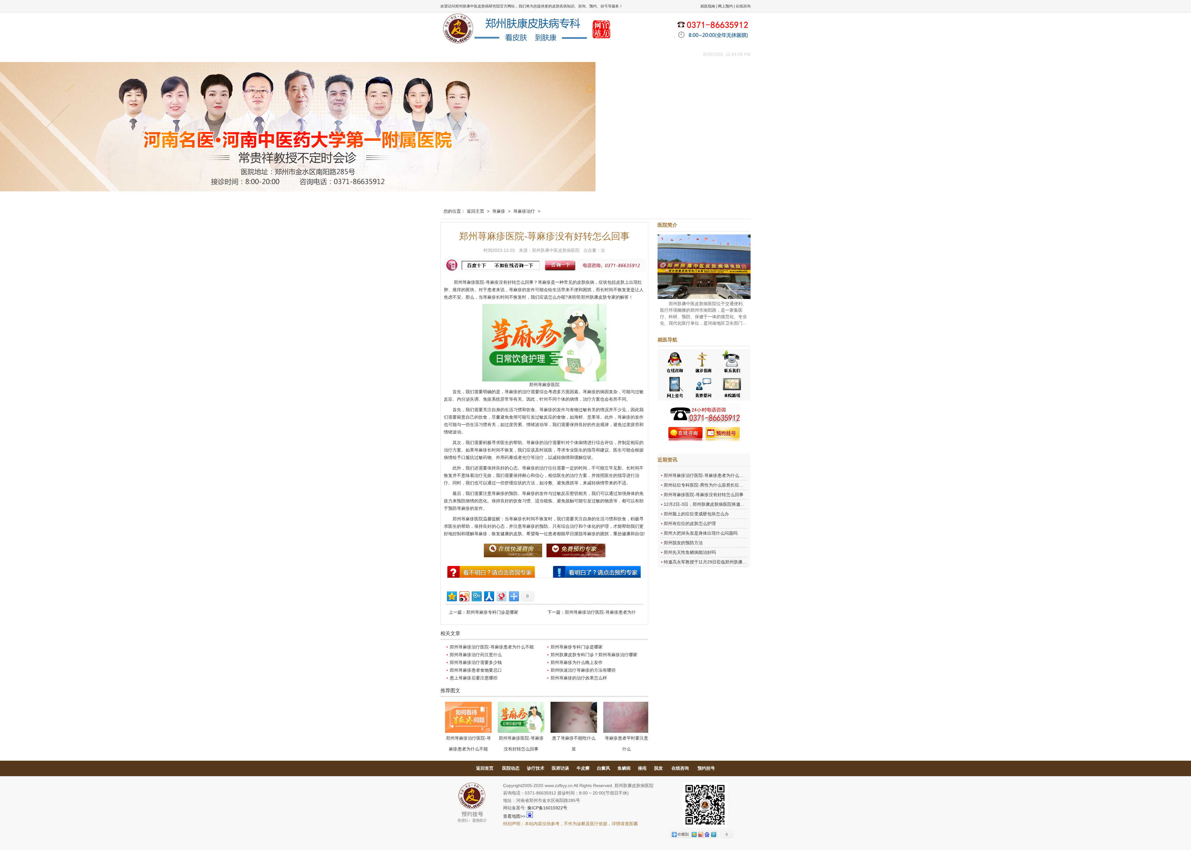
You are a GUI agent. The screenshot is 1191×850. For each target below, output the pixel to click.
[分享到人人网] (488, 595)
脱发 (658, 768)
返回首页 (484, 768)
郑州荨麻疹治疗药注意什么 (476, 654)
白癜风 (603, 768)
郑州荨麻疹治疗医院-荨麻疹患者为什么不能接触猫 (712, 475)
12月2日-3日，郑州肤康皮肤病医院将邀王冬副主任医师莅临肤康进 (728, 504)
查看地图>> (514, 816)
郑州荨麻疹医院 (469, 282)
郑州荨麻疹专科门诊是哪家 (492, 612)
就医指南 (707, 6)
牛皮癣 (583, 768)
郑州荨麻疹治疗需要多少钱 (476, 662)
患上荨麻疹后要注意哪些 (473, 677)
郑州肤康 (589, 297)
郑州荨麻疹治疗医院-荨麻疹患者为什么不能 (492, 646)
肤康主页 (454, 54)
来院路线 (678, 54)
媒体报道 (538, 54)
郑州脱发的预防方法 (683, 542)
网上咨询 (650, 54)
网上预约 (725, 6)
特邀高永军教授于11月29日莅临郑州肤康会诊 (707, 561)
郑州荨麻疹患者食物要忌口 (476, 670)
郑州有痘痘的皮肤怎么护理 (690, 523)
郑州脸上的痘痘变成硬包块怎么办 (696, 513)
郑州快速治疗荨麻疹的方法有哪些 (583, 670)
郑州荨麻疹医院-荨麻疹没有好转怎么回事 (703, 494)
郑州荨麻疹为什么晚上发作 (577, 662)
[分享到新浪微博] (464, 595)
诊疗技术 (535, 768)
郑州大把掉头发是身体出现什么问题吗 (701, 533)
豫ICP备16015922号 (547, 807)
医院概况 (482, 54)
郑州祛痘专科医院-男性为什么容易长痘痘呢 (706, 485)
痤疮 (642, 768)
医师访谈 (560, 768)
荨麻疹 (498, 211)
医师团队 (510, 54)
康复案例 (622, 54)
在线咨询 (743, 6)
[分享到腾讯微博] (476, 595)
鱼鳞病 (624, 768)
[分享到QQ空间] (451, 595)
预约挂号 (706, 768)
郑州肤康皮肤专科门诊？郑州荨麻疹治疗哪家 (594, 654)
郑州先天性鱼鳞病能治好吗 (690, 552)
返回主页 (475, 211)
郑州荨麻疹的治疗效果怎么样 (579, 677)
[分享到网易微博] (501, 595)
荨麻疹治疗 (524, 211)
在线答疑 (594, 54)
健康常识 (566, 54)
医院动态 (511, 768)
